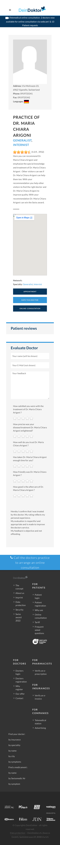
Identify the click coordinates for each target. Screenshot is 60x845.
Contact (19, 698)
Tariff (37, 622)
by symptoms (14, 761)
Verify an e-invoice (40, 697)
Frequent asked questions (39, 629)
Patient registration (40, 604)
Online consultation (41, 616)
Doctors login (19, 672)
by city (11, 756)
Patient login (38, 596)
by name (12, 750)
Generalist (22, 140)
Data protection (21, 603)
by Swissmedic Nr (16, 778)
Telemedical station (40, 722)
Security (19, 609)
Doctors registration (21, 680)
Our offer (20, 693)
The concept (19, 587)
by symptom (14, 784)
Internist (21, 145)
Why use (39, 610)
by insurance (14, 739)
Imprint (19, 597)
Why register (19, 688)
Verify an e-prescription (41, 672)
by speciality (14, 745)
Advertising (40, 728)
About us (20, 593)
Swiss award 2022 (19, 617)
